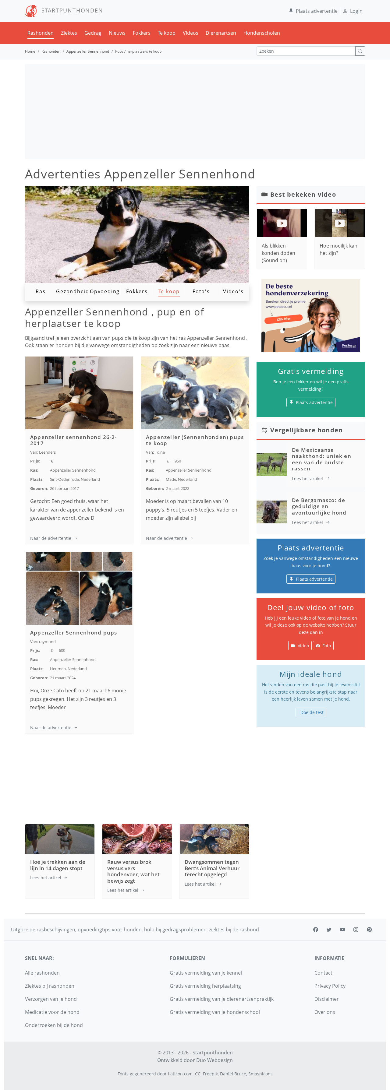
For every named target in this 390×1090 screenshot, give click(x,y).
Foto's (201, 291)
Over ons (324, 1012)
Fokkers (142, 33)
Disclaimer (326, 999)
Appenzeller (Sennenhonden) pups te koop (195, 440)
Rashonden (40, 33)
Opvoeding (105, 291)
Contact (323, 972)
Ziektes (69, 33)
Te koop (167, 33)
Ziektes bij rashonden (49, 986)
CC (197, 1074)
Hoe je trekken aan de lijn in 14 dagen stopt (57, 864)
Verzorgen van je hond (51, 999)
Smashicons (260, 1074)
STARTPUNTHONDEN (70, 10)
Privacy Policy (330, 986)
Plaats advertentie (317, 11)
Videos (190, 33)
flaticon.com (180, 1074)
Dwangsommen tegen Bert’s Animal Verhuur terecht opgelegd (212, 868)
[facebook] (315, 929)
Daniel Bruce (233, 1074)
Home (30, 51)
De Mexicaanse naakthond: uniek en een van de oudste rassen (321, 459)
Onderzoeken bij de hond (54, 1025)
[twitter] (329, 929)
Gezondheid (72, 291)
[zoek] (360, 51)
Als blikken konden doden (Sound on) (278, 253)
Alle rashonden (42, 972)
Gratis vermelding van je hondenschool (215, 1012)
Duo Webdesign (214, 1060)
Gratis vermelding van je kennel (206, 972)
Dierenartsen (221, 33)
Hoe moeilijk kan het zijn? (338, 249)
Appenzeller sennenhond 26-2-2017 (73, 440)
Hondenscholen (261, 33)
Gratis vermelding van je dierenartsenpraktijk (222, 999)
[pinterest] (369, 929)
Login (356, 11)
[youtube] (342, 929)
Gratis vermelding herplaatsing (205, 986)
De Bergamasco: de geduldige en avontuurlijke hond (319, 506)
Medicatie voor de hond (52, 1012)
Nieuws (117, 33)
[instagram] (355, 929)
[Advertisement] (195, 111)
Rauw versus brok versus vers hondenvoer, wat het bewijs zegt (133, 871)
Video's (233, 291)
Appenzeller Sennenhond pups (73, 632)
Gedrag (92, 33)
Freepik (210, 1074)
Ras (40, 291)
